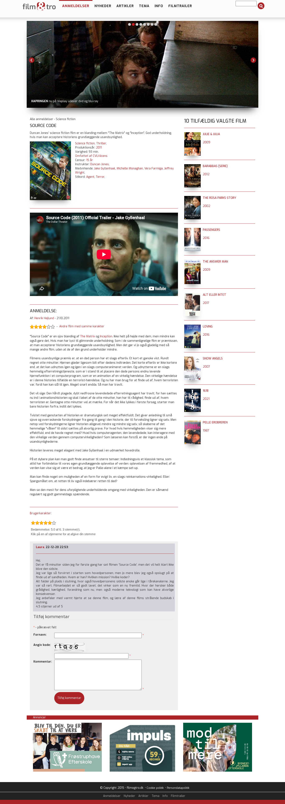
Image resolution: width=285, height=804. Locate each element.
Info (159, 6)
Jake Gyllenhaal (104, 168)
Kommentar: (42, 662)
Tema (144, 6)
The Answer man (215, 262)
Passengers (211, 230)
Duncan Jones (99, 164)
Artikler (125, 6)
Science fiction (85, 143)
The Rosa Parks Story (219, 198)
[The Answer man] (192, 262)
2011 (99, 148)
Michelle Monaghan (130, 168)
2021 (206, 399)
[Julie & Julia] (192, 134)
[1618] (192, 391)
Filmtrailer (180, 6)
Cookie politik (155, 788)
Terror (100, 177)
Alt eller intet (214, 295)
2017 (206, 303)
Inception (106, 336)
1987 (206, 431)
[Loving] (192, 327)
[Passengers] (192, 230)
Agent (90, 177)
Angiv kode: (42, 645)
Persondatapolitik (178, 788)
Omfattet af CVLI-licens (91, 156)
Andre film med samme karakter (81, 326)
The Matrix (87, 336)
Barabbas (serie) (215, 166)
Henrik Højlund (44, 318)
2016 (206, 238)
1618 (205, 391)
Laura (40, 547)
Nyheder (103, 6)
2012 (206, 174)
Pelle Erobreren (215, 422)
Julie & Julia (211, 134)
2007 (206, 367)
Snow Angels (213, 359)
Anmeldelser (75, 6)
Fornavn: (40, 635)
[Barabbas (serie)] (192, 166)
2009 (206, 142)
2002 (206, 206)
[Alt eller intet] (192, 295)
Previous (32, 60)
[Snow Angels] (192, 359)
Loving (208, 327)
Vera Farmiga (153, 168)
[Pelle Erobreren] (192, 422)
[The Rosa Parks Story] (192, 198)
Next (253, 60)
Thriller (101, 143)
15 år (89, 160)
